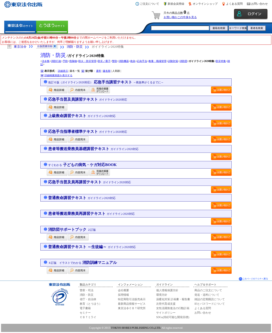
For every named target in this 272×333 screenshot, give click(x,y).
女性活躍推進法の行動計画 (172, 308)
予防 (65, 61)
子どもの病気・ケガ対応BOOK (82, 165)
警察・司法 (87, 290)
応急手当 (142, 61)
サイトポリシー (166, 312)
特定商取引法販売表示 (132, 299)
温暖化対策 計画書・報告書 (173, 299)
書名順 (106, 70)
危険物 (73, 61)
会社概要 (123, 290)
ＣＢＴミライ (88, 317)
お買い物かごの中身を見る (180, 17)
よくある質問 (234, 3)
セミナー (85, 312)
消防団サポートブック (72, 229)
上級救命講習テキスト (82, 116)
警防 (114, 61)
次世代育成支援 (166, 303)
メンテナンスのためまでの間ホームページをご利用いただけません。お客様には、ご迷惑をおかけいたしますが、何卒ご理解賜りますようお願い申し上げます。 (69, 39)
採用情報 (123, 294)
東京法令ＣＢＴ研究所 (132, 308)
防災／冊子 (104, 61)
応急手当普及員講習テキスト (87, 99)
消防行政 (56, 61)
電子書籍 (85, 308)
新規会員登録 (176, 3)
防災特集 (221, 61)
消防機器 (124, 61)
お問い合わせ (259, 3)
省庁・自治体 (88, 299)
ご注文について (149, 3)
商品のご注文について (208, 290)
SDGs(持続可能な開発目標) (172, 317)
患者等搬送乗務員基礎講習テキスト (93, 149)
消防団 (183, 61)
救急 (132, 61)
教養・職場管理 (157, 61)
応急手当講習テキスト (106, 82)
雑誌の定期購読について (209, 299)
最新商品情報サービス (132, 303)
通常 (98, 70)
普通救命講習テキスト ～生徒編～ (92, 247)
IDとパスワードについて (209, 303)
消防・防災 (75, 46)
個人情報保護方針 (167, 290)
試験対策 (173, 61)
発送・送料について (206, 294)
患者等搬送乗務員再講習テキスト (91, 213)
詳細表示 (63, 70)
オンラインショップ (205, 3)
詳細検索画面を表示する (58, 75)
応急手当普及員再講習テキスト (89, 182)
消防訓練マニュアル (82, 262)
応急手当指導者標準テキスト (87, 131)
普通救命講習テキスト (82, 198)
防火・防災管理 (87, 61)
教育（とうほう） (91, 303)
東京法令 (20, 46)
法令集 (46, 61)
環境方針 (161, 294)
